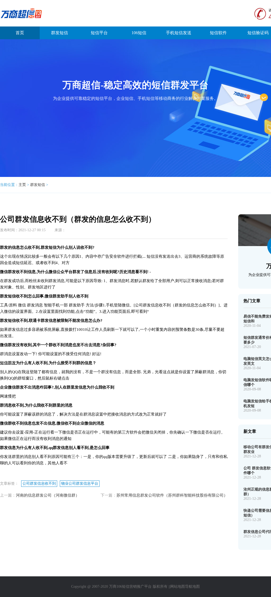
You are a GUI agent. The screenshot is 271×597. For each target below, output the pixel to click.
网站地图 (177, 587)
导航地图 (192, 587)
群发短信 (59, 32)
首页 (20, 32)
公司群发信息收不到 (39, 483)
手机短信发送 (178, 32)
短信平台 (99, 32)
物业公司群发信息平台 (79, 483)
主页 (22, 185)
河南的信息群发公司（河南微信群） (47, 495)
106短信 (139, 32)
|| (169, 587)
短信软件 (218, 32)
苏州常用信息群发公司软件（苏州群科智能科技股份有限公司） (172, 495)
